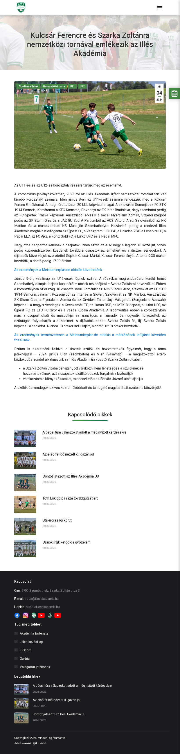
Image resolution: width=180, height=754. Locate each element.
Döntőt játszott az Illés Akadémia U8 (71, 476)
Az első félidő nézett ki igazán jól (68, 454)
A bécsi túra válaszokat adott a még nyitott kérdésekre (84, 432)
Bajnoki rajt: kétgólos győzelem (66, 542)
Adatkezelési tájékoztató (30, 743)
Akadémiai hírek (28, 86)
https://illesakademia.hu (43, 607)
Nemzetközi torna (54, 86)
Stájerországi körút (57, 520)
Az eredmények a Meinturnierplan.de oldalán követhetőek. (58, 270)
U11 (72, 86)
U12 (82, 86)
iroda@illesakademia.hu (42, 599)
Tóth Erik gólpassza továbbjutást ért (70, 498)
